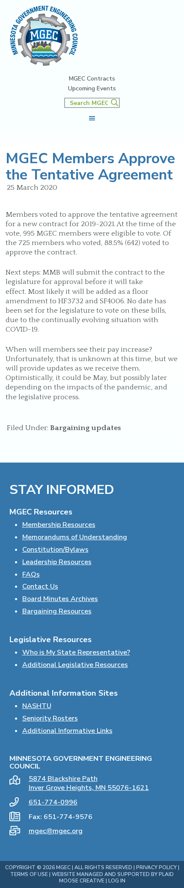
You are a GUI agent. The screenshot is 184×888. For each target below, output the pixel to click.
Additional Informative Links (67, 731)
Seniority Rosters (50, 718)
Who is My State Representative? (76, 652)
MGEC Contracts (92, 79)
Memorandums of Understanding (74, 537)
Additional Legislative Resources (75, 665)
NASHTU (36, 706)
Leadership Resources (57, 562)
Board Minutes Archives (60, 599)
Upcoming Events (92, 89)
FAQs (31, 574)
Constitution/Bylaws (55, 549)
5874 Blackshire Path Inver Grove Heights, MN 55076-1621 (89, 783)
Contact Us (40, 586)
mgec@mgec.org (56, 831)
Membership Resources (58, 524)
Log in (116, 880)
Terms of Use (29, 874)
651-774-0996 (53, 802)
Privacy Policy (156, 867)
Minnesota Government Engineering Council (44, 35)
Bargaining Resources (57, 611)
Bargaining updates (85, 428)
